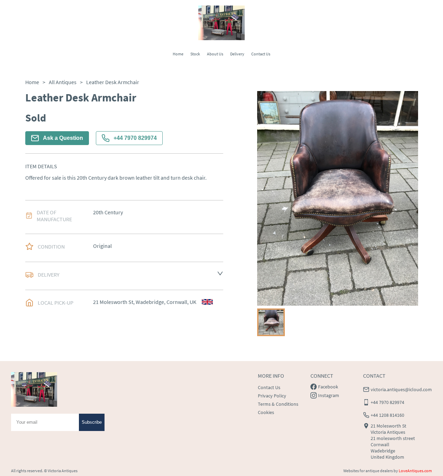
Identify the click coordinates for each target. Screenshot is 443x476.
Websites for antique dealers (368, 470)
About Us (215, 53)
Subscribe (92, 422)
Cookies (266, 412)
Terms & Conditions (278, 404)
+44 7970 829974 (135, 138)
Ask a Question (63, 138)
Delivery (237, 53)
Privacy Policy (272, 396)
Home (178, 53)
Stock (195, 53)
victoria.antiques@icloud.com (401, 389)
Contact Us (260, 53)
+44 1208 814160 (387, 415)
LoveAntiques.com (415, 470)
